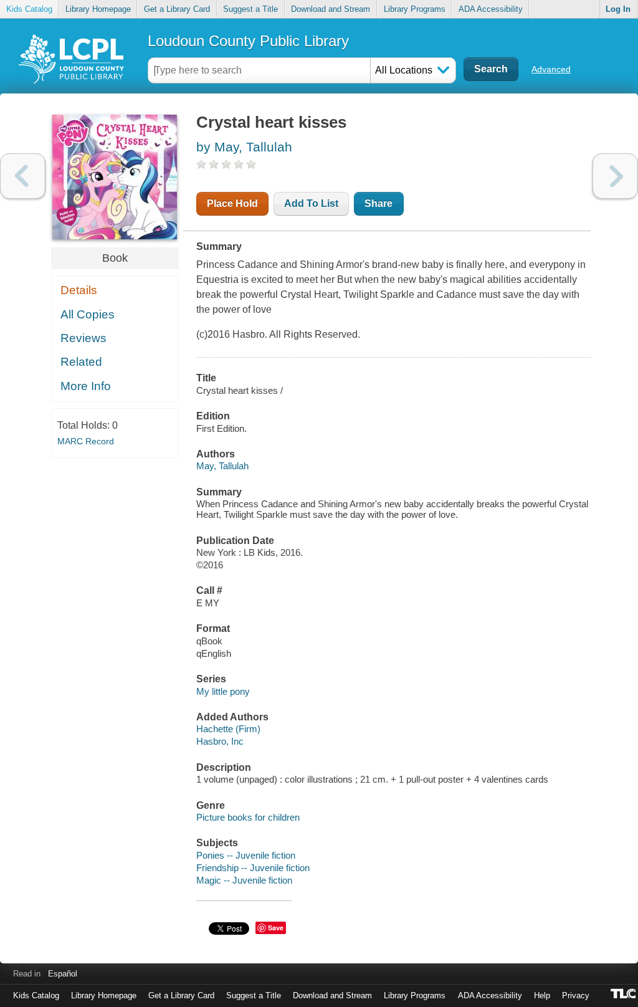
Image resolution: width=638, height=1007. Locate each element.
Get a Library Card (177, 9)
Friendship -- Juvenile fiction (253, 867)
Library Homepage (98, 9)
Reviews (83, 338)
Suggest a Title (250, 9)
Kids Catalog (29, 9)
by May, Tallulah (244, 147)
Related (81, 361)
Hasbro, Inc (220, 741)
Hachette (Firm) (228, 728)
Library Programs (414, 9)
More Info (85, 386)
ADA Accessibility (491, 9)
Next (615, 176)
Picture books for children (248, 817)
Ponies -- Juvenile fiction (245, 855)
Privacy (575, 995)
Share (378, 203)
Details (78, 290)
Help (542, 995)
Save (275, 927)
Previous (22, 176)
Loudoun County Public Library (248, 40)
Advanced (551, 69)
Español (62, 973)
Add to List (311, 203)
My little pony (223, 691)
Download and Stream (330, 9)
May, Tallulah (222, 466)
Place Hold (232, 203)
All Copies (87, 314)
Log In (618, 9)
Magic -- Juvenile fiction (244, 880)
